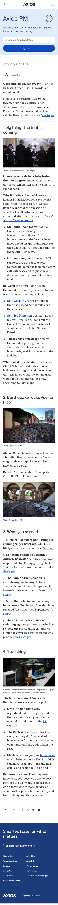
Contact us (7, 871)
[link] (6, 809)
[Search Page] (53, 4)
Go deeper (48, 115)
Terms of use (31, 871)
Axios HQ (30, 861)
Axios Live (30, 856)
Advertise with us (10, 861)
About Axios (8, 856)
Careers (6, 866)
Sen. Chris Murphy (20, 301)
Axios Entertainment (11, 881)
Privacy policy (32, 866)
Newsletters (8, 876)
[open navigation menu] (5, 4)
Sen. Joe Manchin (19, 315)
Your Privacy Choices (35, 876)
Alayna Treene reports (18, 220)
